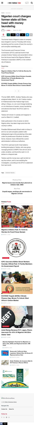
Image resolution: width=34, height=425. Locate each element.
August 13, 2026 (6, 268)
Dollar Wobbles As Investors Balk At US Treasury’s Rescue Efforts (21, 362)
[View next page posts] (18, 91)
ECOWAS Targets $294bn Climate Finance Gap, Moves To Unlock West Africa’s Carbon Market (16, 84)
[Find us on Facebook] (1, 417)
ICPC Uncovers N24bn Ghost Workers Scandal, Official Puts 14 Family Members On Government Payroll (16, 78)
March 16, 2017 (17, 30)
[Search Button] (32, 2)
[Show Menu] (2, 2)
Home (2, 13)
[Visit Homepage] (14, 2)
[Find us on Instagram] (9, 417)
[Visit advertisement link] (17, 6)
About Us (11, 409)
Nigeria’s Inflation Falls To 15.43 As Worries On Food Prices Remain (16, 72)
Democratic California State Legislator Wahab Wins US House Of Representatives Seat (21, 353)
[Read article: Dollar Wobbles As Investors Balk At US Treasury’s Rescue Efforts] (5, 362)
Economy (8, 13)
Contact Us (4, 409)
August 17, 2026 (6, 234)
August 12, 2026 (6, 303)
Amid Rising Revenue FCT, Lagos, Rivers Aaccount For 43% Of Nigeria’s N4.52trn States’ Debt (16, 332)
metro (8, 30)
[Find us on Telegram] (6, 417)
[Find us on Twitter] (4, 417)
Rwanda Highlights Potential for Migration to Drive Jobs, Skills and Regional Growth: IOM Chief (16, 343)
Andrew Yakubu (10, 172)
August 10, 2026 (6, 337)
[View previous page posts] (15, 91)
